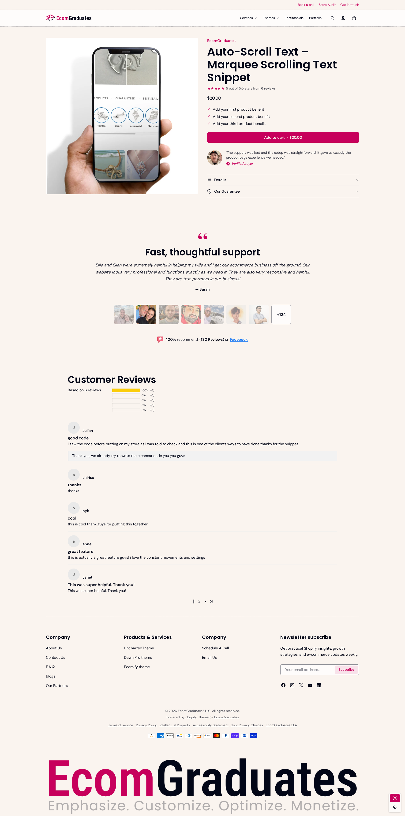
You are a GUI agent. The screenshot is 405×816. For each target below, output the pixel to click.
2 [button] (199, 601)
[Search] (332, 18)
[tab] (124, 314)
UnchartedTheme (139, 648)
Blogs (50, 676)
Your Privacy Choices (247, 725)
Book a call (306, 5)
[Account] (343, 18)
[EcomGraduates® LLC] (69, 18)
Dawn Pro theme (138, 657)
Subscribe (346, 669)
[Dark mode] (395, 807)
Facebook (239, 339)
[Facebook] (283, 685)
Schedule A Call (215, 648)
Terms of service (120, 725)
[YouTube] (310, 685)
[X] (301, 685)
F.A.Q (50, 666)
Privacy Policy (146, 725)
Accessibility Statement (211, 725)
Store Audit (327, 5)
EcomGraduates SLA (281, 725)
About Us (54, 648)
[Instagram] (292, 685)
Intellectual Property (175, 725)
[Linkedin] (319, 685)
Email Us (209, 657)
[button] (205, 602)
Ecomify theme (137, 666)
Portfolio (315, 18)
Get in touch (349, 5)
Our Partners (57, 685)
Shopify (191, 717)
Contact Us (55, 657)
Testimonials (294, 18)
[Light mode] (395, 798)
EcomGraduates (226, 717)
